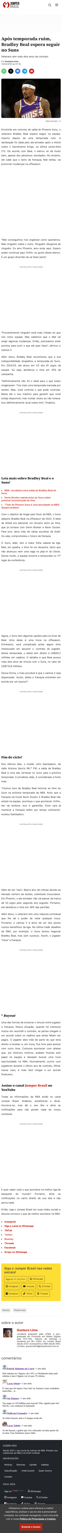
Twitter (8, 1234)
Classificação (10, 1470)
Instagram (14, 1286)
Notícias (6, 1310)
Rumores (21, 1464)
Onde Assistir (27, 1470)
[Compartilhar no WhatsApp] (3, 71)
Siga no (9, 1279)
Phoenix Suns (20, 1310)
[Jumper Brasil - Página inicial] (11, 5)
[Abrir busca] (50, 5)
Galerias (45, 1464)
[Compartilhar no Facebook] (17, 71)
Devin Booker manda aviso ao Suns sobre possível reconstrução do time (26, 499)
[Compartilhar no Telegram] (24, 71)
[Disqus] (31, 1399)
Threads (44, 1293)
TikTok (29, 1293)
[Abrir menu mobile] (56, 5)
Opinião (33, 1464)
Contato (8, 1476)
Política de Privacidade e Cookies (38, 1519)
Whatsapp (38, 1279)
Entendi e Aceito (31, 1527)
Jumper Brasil (36, 1085)
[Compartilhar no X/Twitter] (10, 71)
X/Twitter (46, 1286)
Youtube (30, 1286)
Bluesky (8, 1239)
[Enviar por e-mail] (31, 71)
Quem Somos (45, 1470)
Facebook (13, 1293)
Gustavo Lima (11, 61)
